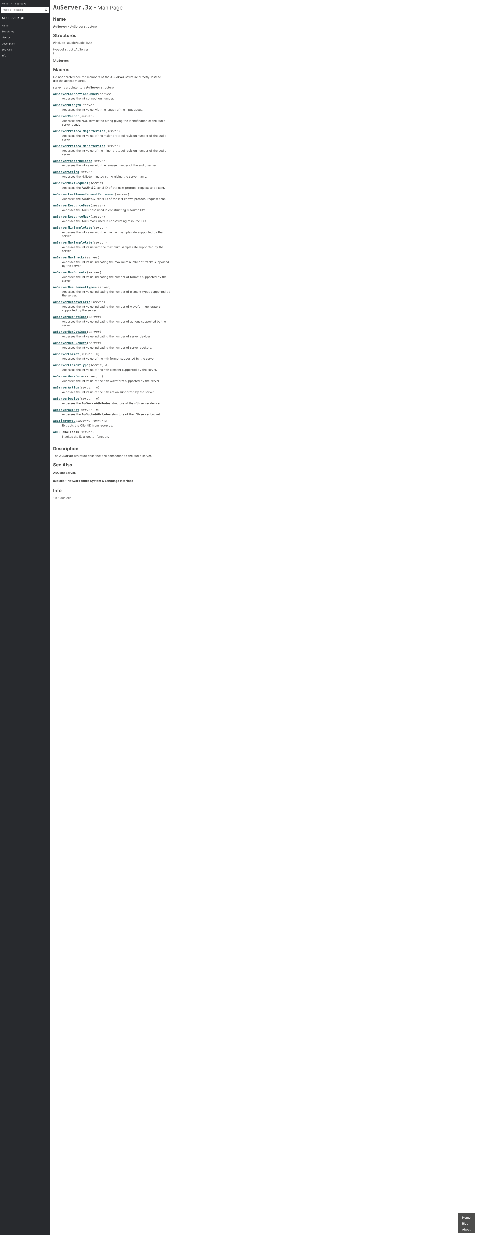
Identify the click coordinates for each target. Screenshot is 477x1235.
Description (8, 43)
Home (466, 1217)
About (466, 1229)
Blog (465, 1223)
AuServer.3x (13, 18)
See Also (6, 49)
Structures (7, 31)
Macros (5, 37)
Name (5, 25)
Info (3, 55)
